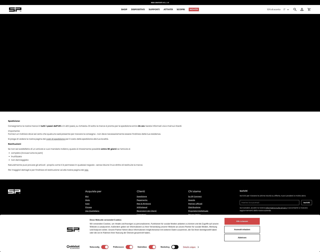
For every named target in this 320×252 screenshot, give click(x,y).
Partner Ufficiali (195, 204)
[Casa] (15, 9)
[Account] (302, 9)
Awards (191, 200)
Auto (87, 204)
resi (86, 170)
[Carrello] (309, 9)
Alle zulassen (242, 221)
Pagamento (142, 200)
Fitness (88, 207)
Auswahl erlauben (242, 229)
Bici (87, 196)
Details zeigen (189, 247)
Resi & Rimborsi (144, 204)
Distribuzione (194, 207)
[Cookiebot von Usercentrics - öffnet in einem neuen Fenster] (73, 247)
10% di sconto (273, 9)
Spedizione (142, 196)
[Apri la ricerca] (295, 9)
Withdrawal (142, 207)
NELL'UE (160, 2)
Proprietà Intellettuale (198, 211)
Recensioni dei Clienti (146, 211)
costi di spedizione (55, 139)
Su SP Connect (195, 196)
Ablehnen (242, 238)
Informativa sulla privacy (276, 208)
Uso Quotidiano (92, 211)
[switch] (129, 247)
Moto (87, 200)
